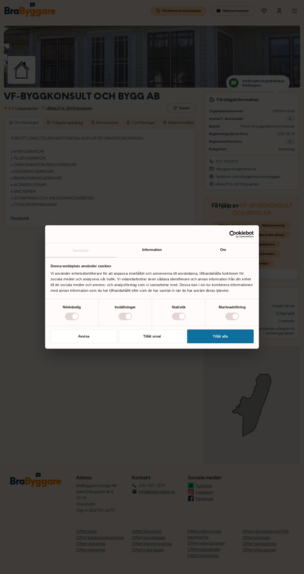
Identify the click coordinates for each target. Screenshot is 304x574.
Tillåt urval (152, 336)
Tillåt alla (220, 336)
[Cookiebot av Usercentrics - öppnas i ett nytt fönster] (233, 234)
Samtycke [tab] (81, 250)
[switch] (125, 316)
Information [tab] (152, 250)
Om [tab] (223, 250)
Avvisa (83, 336)
